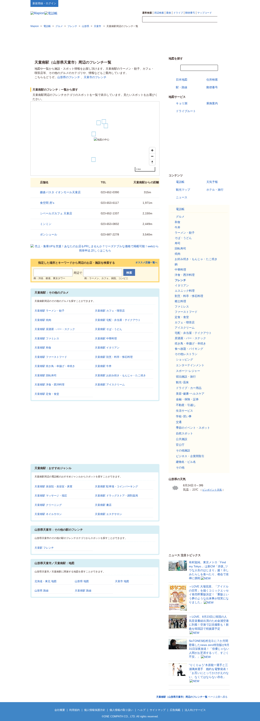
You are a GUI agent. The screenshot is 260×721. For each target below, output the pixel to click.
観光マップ (183, 189)
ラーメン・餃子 (185, 232)
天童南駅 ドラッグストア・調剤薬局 (116, 495)
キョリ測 (181, 103)
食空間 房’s (47, 202)
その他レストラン (186, 354)
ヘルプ (210, 3)
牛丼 (177, 227)
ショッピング (184, 359)
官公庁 (180, 444)
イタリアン (182, 285)
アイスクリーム (185, 327)
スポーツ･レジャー (188, 370)
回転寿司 (180, 248)
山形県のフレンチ (68, 77)
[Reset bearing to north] (152, 162)
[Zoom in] (152, 150)
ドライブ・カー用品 (189, 388)
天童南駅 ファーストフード (51, 356)
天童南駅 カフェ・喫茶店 (110, 310)
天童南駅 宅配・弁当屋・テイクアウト (118, 320)
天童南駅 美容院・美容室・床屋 (53, 486)
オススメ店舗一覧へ (146, 262)
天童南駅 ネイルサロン (48, 514)
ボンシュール (48, 234)
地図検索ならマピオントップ (189, 3)
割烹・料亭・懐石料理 (189, 296)
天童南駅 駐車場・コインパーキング (116, 486)
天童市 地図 (122, 581)
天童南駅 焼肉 (43, 320)
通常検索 (147, 12)
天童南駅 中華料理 (106, 338)
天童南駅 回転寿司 (45, 375)
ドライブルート (186, 111)
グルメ (180, 216)
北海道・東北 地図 (45, 581)
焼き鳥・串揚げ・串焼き (190, 343)
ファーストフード (186, 311)
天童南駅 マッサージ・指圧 (51, 495)
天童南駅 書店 (103, 504)
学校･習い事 (184, 416)
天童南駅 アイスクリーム (110, 384)
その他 (180, 467)
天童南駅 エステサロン (108, 514)
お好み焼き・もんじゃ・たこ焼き (196, 259)
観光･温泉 (182, 382)
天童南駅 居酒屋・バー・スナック (55, 329)
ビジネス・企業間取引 (190, 456)
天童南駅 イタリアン (107, 347)
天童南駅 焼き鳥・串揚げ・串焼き (55, 366)
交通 (179, 422)
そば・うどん (183, 238)
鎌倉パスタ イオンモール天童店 (60, 192)
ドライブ (178, 12)
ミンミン (45, 224)
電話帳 (180, 181)
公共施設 (181, 439)
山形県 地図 (82, 581)
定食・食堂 (182, 317)
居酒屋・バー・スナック (190, 338)
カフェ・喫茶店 (185, 322)
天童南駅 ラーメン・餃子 (49, 310)
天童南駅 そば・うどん (108, 329)
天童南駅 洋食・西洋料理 (49, 384)
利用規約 (74, 709)
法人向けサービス (195, 709)
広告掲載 (175, 709)
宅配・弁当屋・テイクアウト (193, 333)
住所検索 (212, 79)
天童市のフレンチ (95, 77)
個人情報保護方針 (94, 709)
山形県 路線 (42, 590)
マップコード (204, 12)
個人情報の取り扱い (121, 709)
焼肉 (177, 253)
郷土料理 (180, 301)
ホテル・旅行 (214, 189)
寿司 (177, 243)
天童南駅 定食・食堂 (47, 393)
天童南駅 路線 (83, 590)
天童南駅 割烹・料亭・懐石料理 (114, 356)
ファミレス (182, 306)
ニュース (181, 197)
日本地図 (181, 79)
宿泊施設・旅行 (186, 376)
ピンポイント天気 (212, 489)
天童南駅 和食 (43, 347)
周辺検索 (159, 12)
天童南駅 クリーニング (48, 504)
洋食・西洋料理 (185, 274)
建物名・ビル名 (186, 461)
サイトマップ (223, 3)
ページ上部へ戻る (192, 696)
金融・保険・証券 (187, 399)
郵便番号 (190, 12)
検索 (223, 19)
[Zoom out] (152, 156)
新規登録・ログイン (44, 3)
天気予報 (212, 181)
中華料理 (180, 269)
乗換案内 (212, 103)
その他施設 (183, 450)
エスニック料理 (185, 290)
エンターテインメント (190, 365)
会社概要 (59, 709)
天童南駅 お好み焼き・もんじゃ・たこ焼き (120, 375)
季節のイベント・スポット (193, 427)
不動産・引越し (186, 405)
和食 (177, 222)
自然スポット (184, 433)
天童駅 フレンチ (44, 547)
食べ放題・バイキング (189, 348)
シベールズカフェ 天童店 (56, 213)
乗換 (168, 12)
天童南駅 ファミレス (47, 338)
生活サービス (184, 410)
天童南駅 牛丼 (103, 366)
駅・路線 (181, 87)
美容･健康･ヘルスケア (190, 393)
